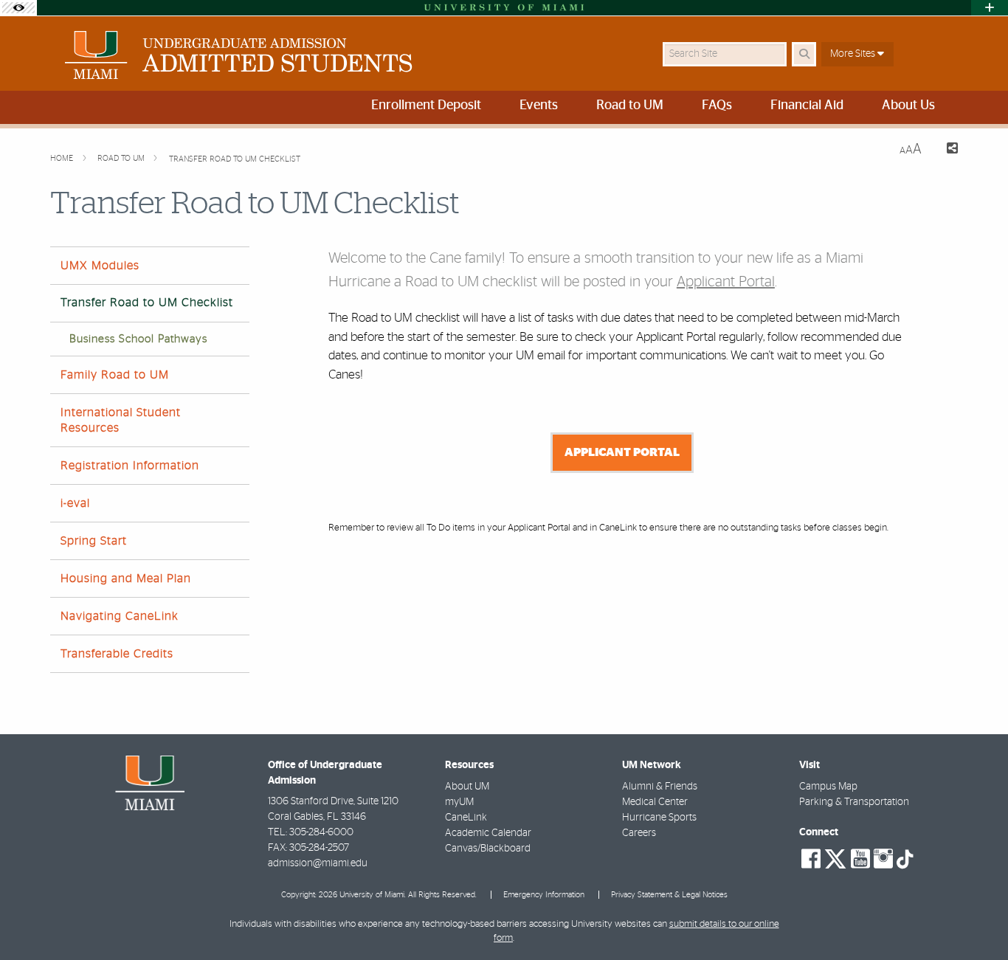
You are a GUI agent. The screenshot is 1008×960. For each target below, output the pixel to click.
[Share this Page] (945, 150)
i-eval (75, 503)
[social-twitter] (835, 857)
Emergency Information (543, 895)
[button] (975, 918)
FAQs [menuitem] (717, 105)
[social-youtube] (860, 859)
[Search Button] (804, 54)
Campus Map (828, 786)
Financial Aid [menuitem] (806, 105)
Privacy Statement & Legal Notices (669, 895)
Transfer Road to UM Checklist (234, 159)
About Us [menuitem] (908, 105)
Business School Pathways (138, 339)
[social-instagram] (883, 859)
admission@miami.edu (317, 863)
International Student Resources (121, 420)
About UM (467, 786)
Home (62, 158)
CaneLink (466, 817)
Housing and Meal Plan (126, 578)
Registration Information (130, 466)
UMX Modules (100, 266)
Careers (639, 833)
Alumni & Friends (659, 786)
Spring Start (94, 541)
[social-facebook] (811, 859)
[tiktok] (905, 860)
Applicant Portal (726, 281)
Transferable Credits (117, 654)
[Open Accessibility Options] (18, 7)
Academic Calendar (488, 833)
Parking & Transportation (854, 802)
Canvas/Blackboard (488, 848)
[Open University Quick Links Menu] (989, 7)
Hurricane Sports (659, 817)
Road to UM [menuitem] (629, 105)
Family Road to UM (115, 375)
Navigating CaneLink (120, 616)
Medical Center (655, 802)
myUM (459, 802)
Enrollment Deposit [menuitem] (426, 105)
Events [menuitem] (538, 105)
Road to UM (122, 158)
